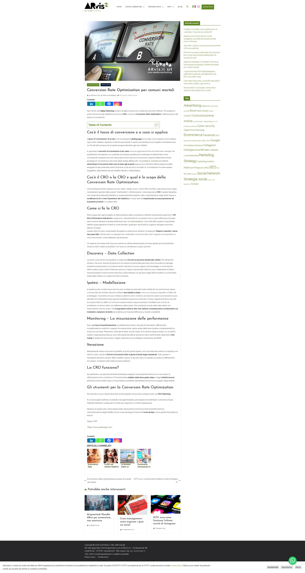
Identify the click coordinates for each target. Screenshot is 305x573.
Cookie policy (103, 557)
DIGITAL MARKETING (133, 7)
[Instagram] (118, 104)
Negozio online (132, 95)
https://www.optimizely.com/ (100, 427)
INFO (169, 7)
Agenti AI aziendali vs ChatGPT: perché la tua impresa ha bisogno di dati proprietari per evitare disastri (201, 64)
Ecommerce (123, 95)
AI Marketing (214, 106)
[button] (143, 6)
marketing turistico (205, 161)
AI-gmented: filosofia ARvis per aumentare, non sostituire (99, 517)
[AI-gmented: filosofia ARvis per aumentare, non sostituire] (99, 497)
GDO (217, 135)
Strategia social (195, 179)
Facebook (209, 135)
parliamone (208, 7)
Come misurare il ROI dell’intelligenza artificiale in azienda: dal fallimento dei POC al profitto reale (200, 74)
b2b (188, 111)
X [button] (302, 564)
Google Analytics (126, 400)
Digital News (106, 84)
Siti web (187, 174)
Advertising (192, 105)
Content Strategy (198, 121)
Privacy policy (90, 557)
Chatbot (210, 111)
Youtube (194, 184)
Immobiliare (189, 145)
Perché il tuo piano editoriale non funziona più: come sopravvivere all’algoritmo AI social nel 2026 (202, 55)
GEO (208, 141)
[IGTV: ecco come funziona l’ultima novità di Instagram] (165, 497)
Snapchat (194, 174)
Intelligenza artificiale (196, 149)
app (185, 111)
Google (215, 140)
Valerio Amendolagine (109, 95)
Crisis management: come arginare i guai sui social (132, 521)
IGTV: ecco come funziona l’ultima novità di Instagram (156, 480)
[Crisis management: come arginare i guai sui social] (132, 497)
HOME (119, 7)
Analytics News (93, 84)
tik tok (209, 179)
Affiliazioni (206, 106)
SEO (212, 167)
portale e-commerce (151, 161)
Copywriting (208, 121)
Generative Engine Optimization (195, 141)
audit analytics (136, 221)
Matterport (189, 167)
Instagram (209, 145)
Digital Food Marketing (194, 130)
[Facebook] (109, 104)
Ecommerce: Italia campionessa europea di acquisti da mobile (109, 480)
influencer (199, 145)
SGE (218, 168)
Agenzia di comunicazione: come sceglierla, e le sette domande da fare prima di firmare (200, 38)
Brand (193, 110)
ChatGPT (188, 116)
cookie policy (176, 566)
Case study (202, 110)
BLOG (180, 7)
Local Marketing (191, 155)
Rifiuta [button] (298, 567)
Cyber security (206, 125)
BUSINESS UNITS (154, 7)
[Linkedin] (91, 104)
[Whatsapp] (100, 104)
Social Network (208, 173)
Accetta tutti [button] (273, 567)
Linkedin (213, 150)
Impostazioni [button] (287, 567)
